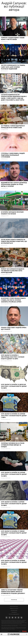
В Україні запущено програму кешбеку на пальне (12, 213)
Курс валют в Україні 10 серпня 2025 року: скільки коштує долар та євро (14, 474)
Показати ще (14, 599)
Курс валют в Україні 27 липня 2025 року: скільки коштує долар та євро (14, 533)
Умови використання (14, 606)
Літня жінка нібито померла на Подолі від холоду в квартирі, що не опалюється (14, 241)
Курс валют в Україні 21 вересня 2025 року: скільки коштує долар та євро (14, 386)
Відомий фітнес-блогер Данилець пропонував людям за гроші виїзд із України (14, 184)
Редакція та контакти (14, 608)
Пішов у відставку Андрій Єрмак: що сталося (14, 328)
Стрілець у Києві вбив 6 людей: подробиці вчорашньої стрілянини (13, 155)
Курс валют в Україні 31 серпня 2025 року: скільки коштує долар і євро (14, 415)
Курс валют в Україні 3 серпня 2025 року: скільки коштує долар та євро (14, 503)
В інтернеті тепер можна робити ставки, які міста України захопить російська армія (13, 300)
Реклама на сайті (14, 610)
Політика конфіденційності (14, 614)
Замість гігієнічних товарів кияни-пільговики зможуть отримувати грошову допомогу (13, 591)
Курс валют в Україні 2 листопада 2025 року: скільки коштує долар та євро (12, 357)
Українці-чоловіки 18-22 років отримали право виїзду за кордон (12, 445)
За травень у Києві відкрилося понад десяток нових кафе (13, 126)
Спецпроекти (14, 612)
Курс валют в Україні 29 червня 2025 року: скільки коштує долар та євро (14, 562)
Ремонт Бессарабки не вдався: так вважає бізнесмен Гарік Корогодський (12, 270)
